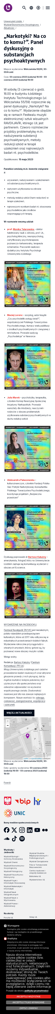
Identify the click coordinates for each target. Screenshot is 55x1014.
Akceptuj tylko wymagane (28, 1002)
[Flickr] (46, 830)
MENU (48, 8)
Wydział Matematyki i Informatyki (13, 887)
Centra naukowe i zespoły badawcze (37, 871)
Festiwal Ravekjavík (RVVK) (18, 630)
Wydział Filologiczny (13, 871)
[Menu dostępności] (38, 8)
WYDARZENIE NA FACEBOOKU (20, 624)
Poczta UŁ (8, 917)
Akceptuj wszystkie (28, 996)
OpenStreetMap (36, 758)
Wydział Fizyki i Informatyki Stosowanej (14, 881)
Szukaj (24, 8)
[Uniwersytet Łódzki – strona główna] (8, 8)
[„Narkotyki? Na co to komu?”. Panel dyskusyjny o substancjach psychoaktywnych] (27, 736)
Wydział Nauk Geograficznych (11, 893)
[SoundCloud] (7, 838)
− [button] (8, 725)
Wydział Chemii (10, 862)
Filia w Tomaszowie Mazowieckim (38, 866)
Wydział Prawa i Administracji (11, 904)
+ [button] (8, 721)
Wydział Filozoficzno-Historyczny (14, 876)
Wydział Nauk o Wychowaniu (11, 899)
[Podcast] (30, 838)
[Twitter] (15, 830)
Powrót (7, 782)
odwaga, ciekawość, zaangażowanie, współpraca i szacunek (24, 701)
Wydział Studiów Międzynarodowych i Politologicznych (38, 855)
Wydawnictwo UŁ (37, 880)
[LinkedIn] (30, 830)
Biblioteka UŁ (35, 876)
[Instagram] (23, 830)
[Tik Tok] (15, 838)
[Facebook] (7, 830)
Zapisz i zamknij (28, 1008)
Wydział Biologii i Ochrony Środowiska (13, 857)
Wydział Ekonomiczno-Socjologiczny (14, 867)
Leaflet (26, 758)
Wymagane (13, 925)
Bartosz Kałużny (22, 662)
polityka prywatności (36, 990)
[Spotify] (23, 838)
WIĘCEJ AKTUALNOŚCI (19, 712)
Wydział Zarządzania (38, 861)
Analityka (12, 938)
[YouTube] (38, 830)
